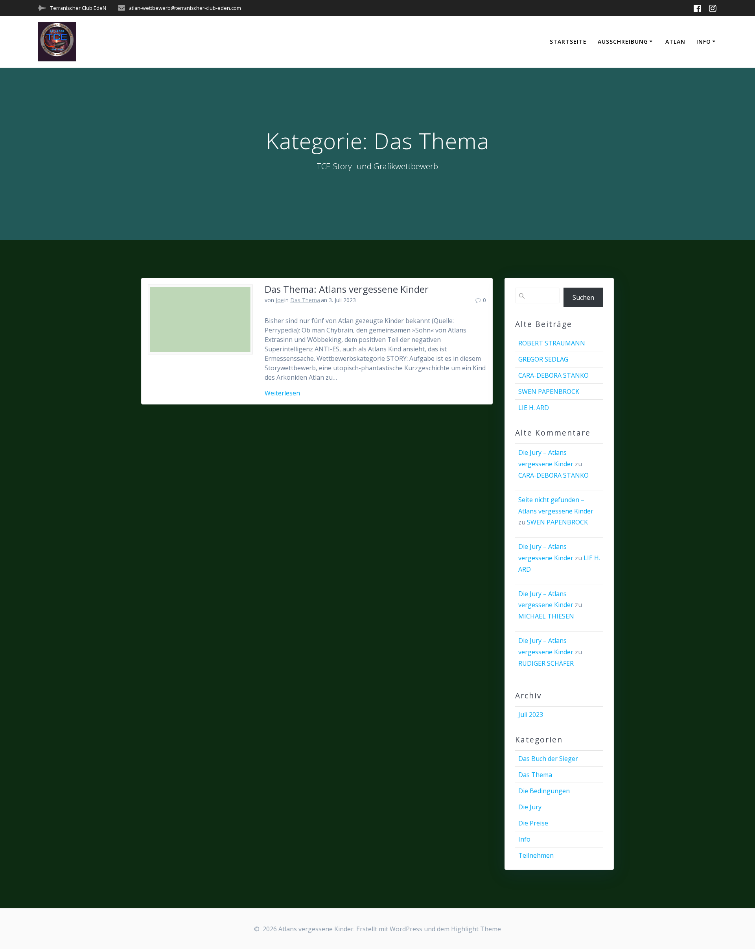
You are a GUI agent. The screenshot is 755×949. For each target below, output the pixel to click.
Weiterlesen (282, 393)
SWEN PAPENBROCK (548, 391)
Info (703, 41)
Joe (280, 300)
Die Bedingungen (544, 791)
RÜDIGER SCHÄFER (546, 663)
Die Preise (533, 823)
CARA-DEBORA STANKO (553, 375)
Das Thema (305, 300)
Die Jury (529, 807)
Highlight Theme (476, 929)
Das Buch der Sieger (548, 758)
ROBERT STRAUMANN (551, 343)
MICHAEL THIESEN (546, 616)
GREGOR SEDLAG (543, 359)
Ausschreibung (623, 41)
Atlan (675, 41)
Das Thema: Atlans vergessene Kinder (347, 288)
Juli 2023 (530, 714)
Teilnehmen (536, 855)
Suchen (583, 297)
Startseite (568, 41)
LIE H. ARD (533, 407)
